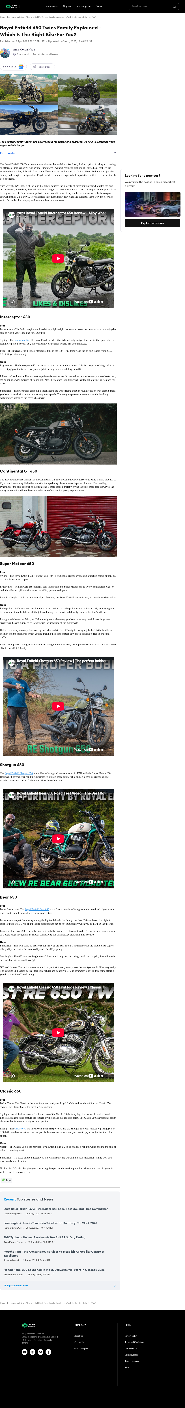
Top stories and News (16, 17)
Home (2, 17)
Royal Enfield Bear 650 (37, 909)
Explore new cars (152, 223)
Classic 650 (20, 1128)
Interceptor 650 (22, 340)
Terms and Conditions (134, 1342)
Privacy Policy (131, 1336)
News (99, 6)
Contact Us (79, 1342)
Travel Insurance (132, 1361)
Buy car (67, 6)
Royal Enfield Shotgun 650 (19, 773)
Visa (127, 1367)
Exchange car (84, 6)
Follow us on (9, 66)
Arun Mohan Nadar (24, 49)
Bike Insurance (131, 1355)
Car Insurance (131, 1348)
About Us (78, 1336)
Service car (51, 6)
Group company (81, 1348)
